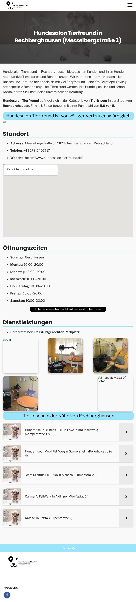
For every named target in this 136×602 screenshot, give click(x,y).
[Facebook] (7, 595)
